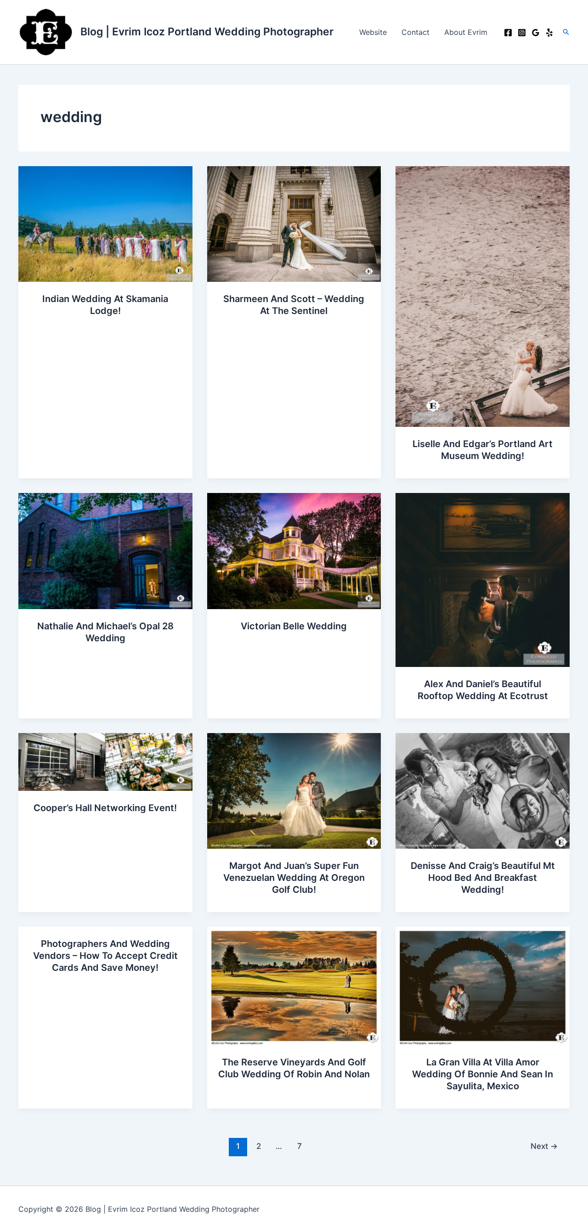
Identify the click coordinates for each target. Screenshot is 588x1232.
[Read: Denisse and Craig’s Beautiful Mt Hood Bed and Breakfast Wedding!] (483, 790)
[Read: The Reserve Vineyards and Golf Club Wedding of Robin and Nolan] (294, 985)
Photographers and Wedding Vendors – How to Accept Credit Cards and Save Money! (105, 955)
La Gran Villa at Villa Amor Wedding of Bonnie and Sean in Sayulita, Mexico (482, 1074)
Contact (415, 32)
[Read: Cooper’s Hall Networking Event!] (105, 761)
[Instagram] (522, 32)
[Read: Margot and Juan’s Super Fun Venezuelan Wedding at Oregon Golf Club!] (294, 790)
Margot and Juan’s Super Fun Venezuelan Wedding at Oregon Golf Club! (294, 877)
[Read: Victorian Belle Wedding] (294, 550)
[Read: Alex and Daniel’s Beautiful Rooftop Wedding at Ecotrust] (483, 579)
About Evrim (465, 32)
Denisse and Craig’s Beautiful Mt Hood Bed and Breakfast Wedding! (483, 877)
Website (373, 32)
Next (544, 1146)
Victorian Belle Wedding (294, 626)
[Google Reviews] (535, 32)
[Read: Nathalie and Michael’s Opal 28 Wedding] (105, 550)
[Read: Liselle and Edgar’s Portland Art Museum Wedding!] (483, 295)
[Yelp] (549, 32)
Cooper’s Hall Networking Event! (105, 807)
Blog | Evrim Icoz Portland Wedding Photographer (207, 31)
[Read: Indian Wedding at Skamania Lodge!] (105, 223)
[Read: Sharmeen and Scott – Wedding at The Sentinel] (294, 223)
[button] (566, 32)
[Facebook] (508, 32)
